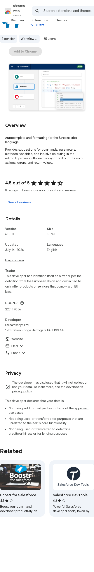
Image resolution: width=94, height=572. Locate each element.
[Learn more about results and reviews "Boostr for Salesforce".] (11, 500)
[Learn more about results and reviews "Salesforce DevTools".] (64, 500)
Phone (15, 353)
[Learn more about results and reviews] (21, 303)
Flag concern (14, 260)
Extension (9, 39)
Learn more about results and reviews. (49, 190)
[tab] (17, 20)
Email (15, 346)
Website (17, 339)
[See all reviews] (19, 202)
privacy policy (22, 391)
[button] (47, 87)
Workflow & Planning (30, 39)
